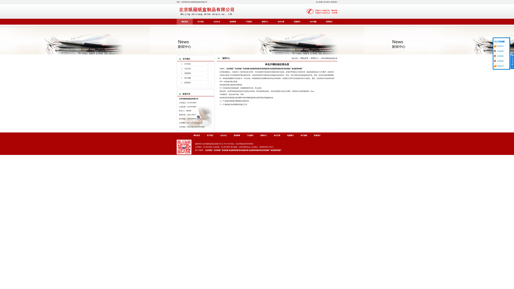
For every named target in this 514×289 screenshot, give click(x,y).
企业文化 (187, 69)
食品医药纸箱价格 (276, 69)
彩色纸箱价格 (265, 69)
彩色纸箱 (246, 69)
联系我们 (187, 83)
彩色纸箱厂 (287, 69)
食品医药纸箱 (255, 69)
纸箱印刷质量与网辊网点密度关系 (237, 101)
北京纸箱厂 (230, 69)
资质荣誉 (187, 73)
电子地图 (187, 78)
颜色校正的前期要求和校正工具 (236, 104)
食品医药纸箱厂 (297, 69)
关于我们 (201, 22)
